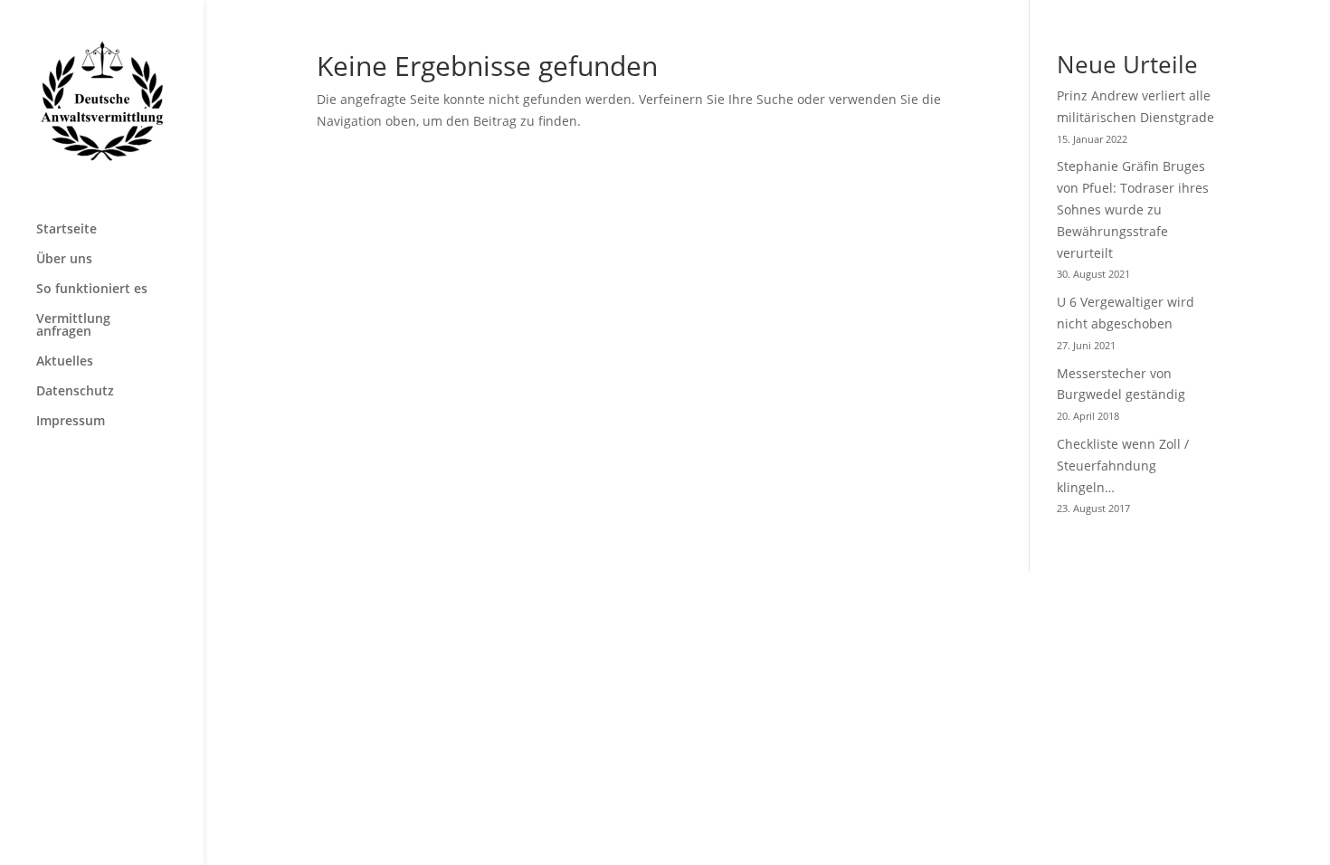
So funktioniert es (91, 289)
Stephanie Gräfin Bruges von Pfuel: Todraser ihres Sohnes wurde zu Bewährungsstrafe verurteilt (1133, 209)
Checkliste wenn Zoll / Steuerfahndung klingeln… (1123, 465)
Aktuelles (64, 362)
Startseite (66, 230)
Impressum (70, 421)
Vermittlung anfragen (73, 325)
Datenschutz (75, 392)
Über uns (64, 259)
